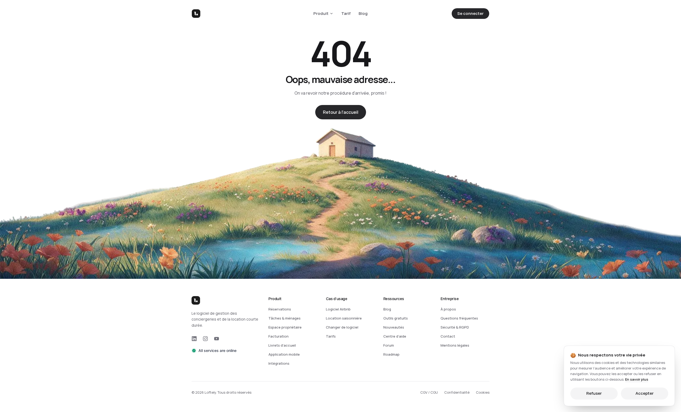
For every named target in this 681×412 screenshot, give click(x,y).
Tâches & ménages (284, 318)
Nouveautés (393, 327)
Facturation (278, 336)
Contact (448, 336)
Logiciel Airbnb (338, 309)
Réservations (279, 309)
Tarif (346, 13)
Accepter (645, 393)
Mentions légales (455, 345)
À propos (448, 309)
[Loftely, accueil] (196, 13)
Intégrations (278, 363)
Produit (321, 13)
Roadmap (391, 354)
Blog (363, 13)
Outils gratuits (395, 318)
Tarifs (331, 336)
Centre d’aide (394, 336)
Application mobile (284, 354)
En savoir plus (636, 379)
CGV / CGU (429, 392)
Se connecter (470, 13)
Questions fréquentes (459, 318)
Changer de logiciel (342, 327)
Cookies (482, 392)
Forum (388, 345)
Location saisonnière (344, 318)
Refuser (594, 393)
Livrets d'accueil (282, 345)
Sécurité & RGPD (455, 327)
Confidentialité (457, 392)
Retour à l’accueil (340, 112)
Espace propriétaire (285, 327)
